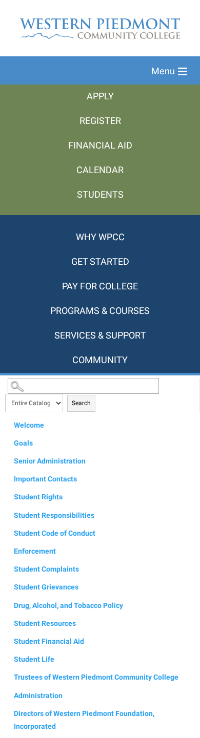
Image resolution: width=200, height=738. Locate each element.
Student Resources (45, 623)
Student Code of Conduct (54, 533)
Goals (23, 443)
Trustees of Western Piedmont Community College (96, 677)
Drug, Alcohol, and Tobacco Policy (68, 605)
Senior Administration (50, 461)
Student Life (34, 659)
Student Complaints (46, 569)
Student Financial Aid (49, 641)
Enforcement (35, 551)
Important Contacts (45, 479)
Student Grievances (46, 587)
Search (81, 403)
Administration (38, 695)
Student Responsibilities (54, 515)
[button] (169, 72)
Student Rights (38, 497)
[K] (100, 220)
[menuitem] (100, 97)
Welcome (29, 425)
